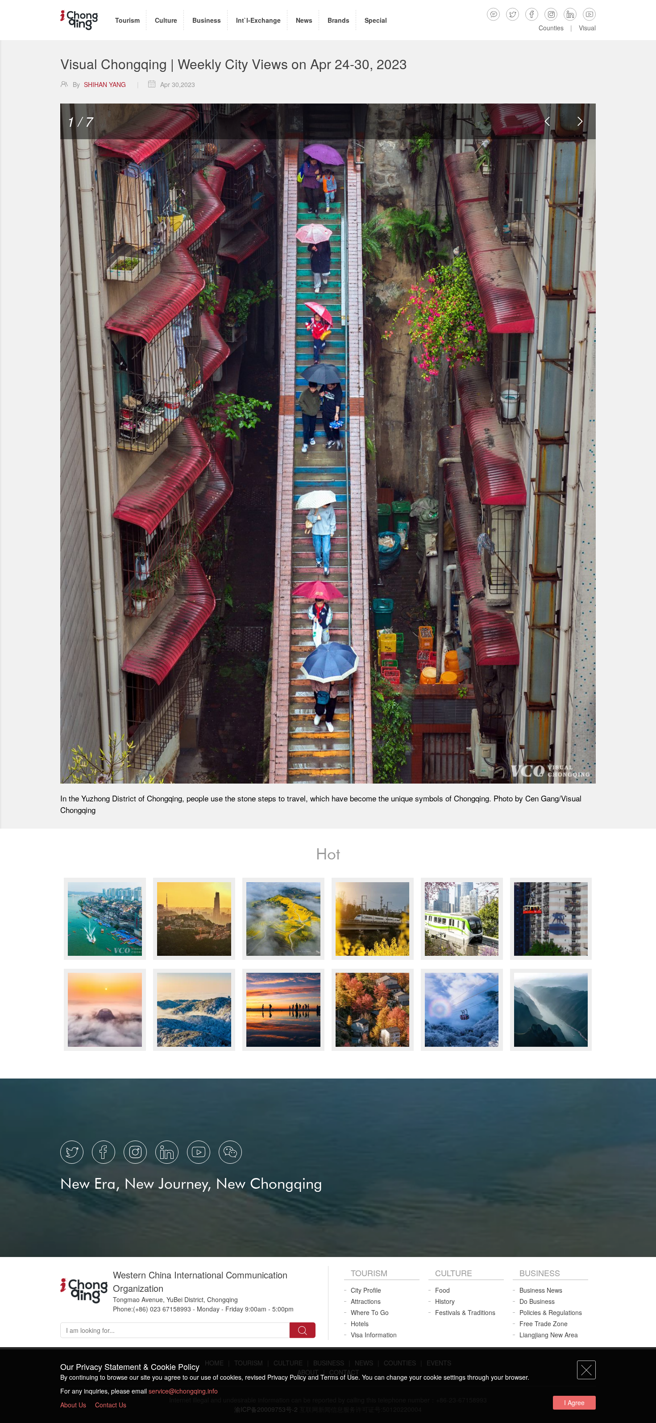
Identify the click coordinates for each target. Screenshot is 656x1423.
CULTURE (453, 1272)
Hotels (360, 1323)
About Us (73, 1404)
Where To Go (370, 1312)
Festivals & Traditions (465, 1312)
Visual (587, 27)
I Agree (574, 1402)
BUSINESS (539, 1272)
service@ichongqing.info (183, 1390)
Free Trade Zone (543, 1323)
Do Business (537, 1301)
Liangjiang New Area (548, 1334)
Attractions (366, 1301)
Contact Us (110, 1404)
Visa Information (374, 1334)
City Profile (366, 1290)
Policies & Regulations (550, 1312)
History (445, 1301)
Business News (540, 1290)
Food (442, 1290)
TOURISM (369, 1272)
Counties (551, 27)
